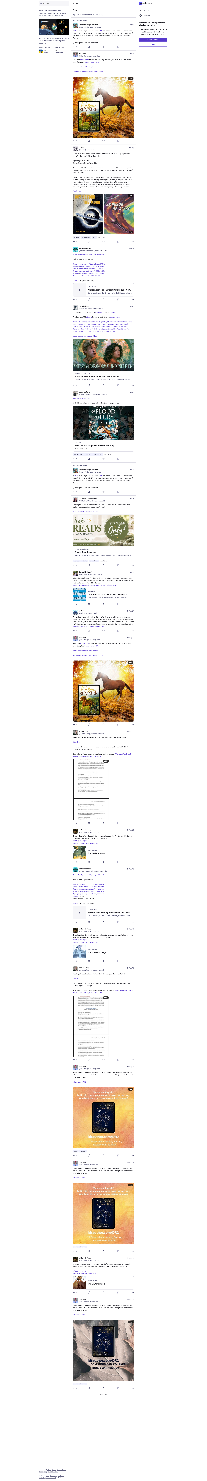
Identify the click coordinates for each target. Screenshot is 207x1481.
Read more (77, 193)
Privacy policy (43, 1472)
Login (153, 45)
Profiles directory (62, 1470)
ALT (100, 234)
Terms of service (53, 1472)
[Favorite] (103, 47)
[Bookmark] (118, 47)
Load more (103, 1406)
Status (54, 1470)
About (49, 1470)
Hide (130, 81)
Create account (152, 40)
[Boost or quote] (89, 47)
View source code (50, 1478)
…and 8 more (101, 239)
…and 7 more (107, 457)
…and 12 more (104, 563)
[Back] (73, 4)
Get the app (53, 1476)
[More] (132, 47)
